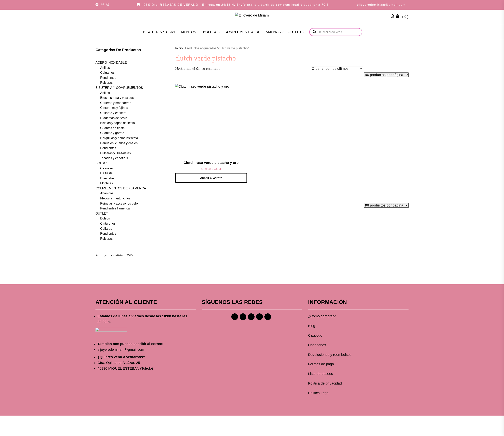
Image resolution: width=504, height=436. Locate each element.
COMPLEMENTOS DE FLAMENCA (252, 32)
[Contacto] (267, 316)
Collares (106, 228)
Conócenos (317, 345)
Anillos (105, 67)
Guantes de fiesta (112, 128)
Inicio (179, 48)
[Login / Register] (393, 17)
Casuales (107, 168)
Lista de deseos (320, 374)
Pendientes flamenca (115, 208)
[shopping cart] (398, 17)
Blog (311, 326)
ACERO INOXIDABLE (111, 62)
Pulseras (106, 82)
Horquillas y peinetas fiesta (119, 138)
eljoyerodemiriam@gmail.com (381, 4)
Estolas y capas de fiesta (117, 123)
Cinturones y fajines (114, 107)
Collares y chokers (113, 113)
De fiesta (106, 173)
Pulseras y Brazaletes (115, 153)
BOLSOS (210, 32)
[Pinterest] (251, 316)
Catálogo (315, 335)
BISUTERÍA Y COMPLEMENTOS (169, 32)
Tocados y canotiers (114, 158)
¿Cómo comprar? (322, 316)
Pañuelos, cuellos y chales (119, 143)
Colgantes (107, 72)
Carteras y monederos (115, 103)
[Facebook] (234, 316)
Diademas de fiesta (113, 118)
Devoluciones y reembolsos (329, 355)
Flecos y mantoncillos (115, 198)
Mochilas (106, 183)
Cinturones (108, 223)
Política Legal (318, 393)
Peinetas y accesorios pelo (119, 203)
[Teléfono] (259, 316)
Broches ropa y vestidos (117, 97)
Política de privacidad (325, 383)
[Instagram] (243, 316)
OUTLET (295, 32)
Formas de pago (321, 364)
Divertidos (107, 178)
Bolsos (105, 218)
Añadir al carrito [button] (211, 178)
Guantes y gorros (112, 133)
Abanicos (106, 193)
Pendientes (108, 77)
